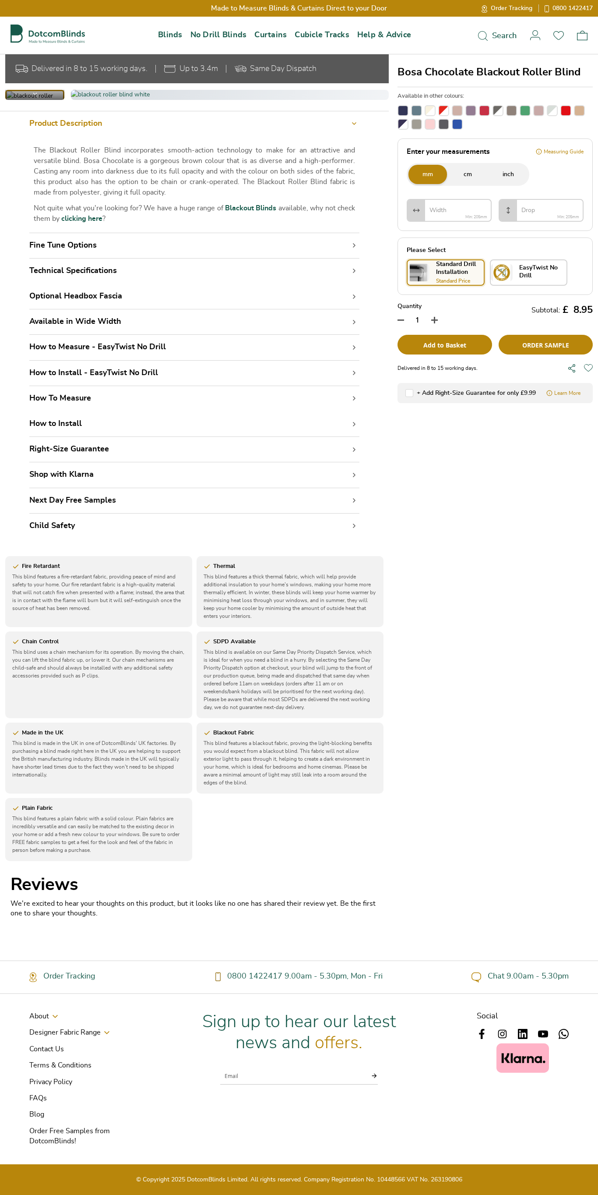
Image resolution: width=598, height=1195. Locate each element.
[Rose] (457, 110)
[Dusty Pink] (538, 110)
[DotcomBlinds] (48, 34)
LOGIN (535, 35)
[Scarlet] (565, 110)
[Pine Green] (525, 110)
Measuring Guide (564, 151)
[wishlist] (588, 368)
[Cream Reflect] (430, 110)
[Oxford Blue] (402, 110)
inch (508, 174)
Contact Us (46, 1049)
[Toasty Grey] (416, 124)
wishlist (558, 35)
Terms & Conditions (60, 1065)
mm (427, 174)
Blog (36, 1114)
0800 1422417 (572, 8)
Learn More (567, 393)
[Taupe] (511, 110)
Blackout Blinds (250, 208)
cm (468, 174)
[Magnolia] (579, 110)
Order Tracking (511, 8)
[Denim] (416, 110)
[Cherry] (484, 110)
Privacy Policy (50, 1081)
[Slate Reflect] (497, 110)
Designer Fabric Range (65, 1032)
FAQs (38, 1098)
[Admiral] (457, 124)
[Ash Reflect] (552, 110)
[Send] (369, 1076)
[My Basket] (582, 35)
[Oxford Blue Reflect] (402, 124)
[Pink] (430, 124)
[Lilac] (470, 110)
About (39, 1016)
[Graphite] (443, 124)
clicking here (81, 218)
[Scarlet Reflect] (443, 110)
